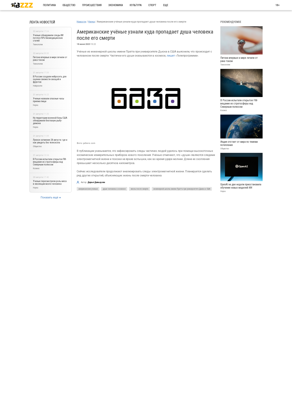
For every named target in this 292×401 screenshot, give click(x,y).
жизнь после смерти (139, 189)
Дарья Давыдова (96, 182)
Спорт (152, 5)
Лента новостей (42, 22)
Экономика (115, 5)
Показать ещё (49, 197)
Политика (49, 5)
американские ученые (88, 189)
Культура (136, 5)
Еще (165, 5)
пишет (171, 55)
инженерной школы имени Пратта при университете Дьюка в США (181, 189)
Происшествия (92, 5)
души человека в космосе (114, 189)
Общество (69, 5)
